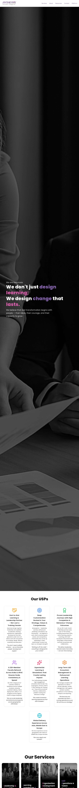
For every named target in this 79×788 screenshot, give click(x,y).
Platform (74, 3)
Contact (66, 3)
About (51, 3)
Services (44, 3)
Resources (58, 3)
